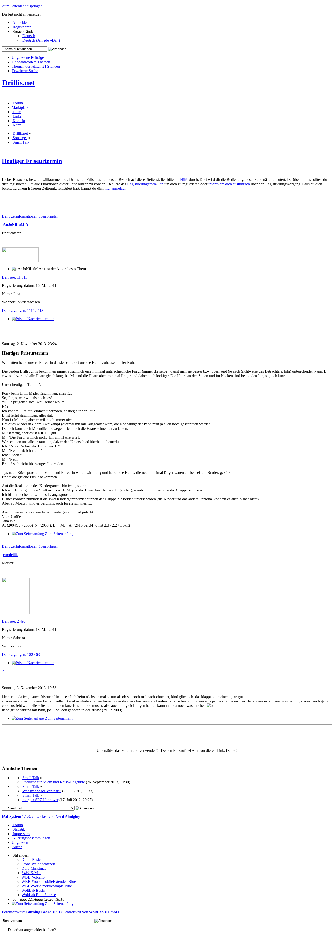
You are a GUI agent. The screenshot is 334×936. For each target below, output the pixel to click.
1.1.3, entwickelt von (41, 816)
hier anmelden (115, 188)
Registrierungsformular (144, 184)
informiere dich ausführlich (229, 184)
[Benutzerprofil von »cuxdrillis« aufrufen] (16, 613)
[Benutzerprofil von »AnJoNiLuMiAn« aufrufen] (20, 260)
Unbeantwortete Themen (31, 62)
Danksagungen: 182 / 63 (21, 654)
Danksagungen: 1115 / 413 (22, 310)
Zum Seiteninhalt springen (22, 6)
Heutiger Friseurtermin (32, 161)
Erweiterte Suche (25, 71)
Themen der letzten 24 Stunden (36, 66)
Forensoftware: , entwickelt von (60, 912)
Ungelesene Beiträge (28, 58)
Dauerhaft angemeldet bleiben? (31, 930)
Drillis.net (18, 82)
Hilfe (184, 180)
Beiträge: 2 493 (14, 621)
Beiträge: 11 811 (14, 277)
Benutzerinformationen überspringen (30, 216)
